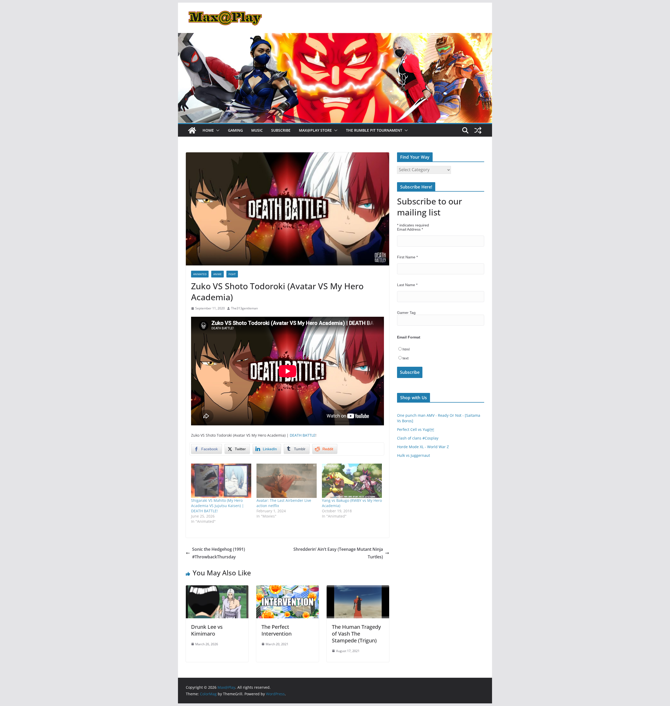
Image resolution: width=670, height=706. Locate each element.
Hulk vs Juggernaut (413, 455)
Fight (232, 274)
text (406, 358)
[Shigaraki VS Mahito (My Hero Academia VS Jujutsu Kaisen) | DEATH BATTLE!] (221, 481)
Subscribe (281, 130)
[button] (217, 130)
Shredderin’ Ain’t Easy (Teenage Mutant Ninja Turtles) (338, 553)
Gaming (235, 130)
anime (217, 274)
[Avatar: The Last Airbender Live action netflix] (286, 481)
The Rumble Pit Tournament (374, 130)
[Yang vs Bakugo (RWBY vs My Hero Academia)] (352, 481)
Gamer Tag (406, 312)
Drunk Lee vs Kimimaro (207, 630)
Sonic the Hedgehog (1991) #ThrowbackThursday (218, 553)
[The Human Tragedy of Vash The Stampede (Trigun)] (358, 589)
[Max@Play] (192, 130)
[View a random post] (478, 130)
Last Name (407, 285)
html (406, 349)
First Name (407, 257)
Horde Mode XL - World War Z (423, 446)
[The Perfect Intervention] (287, 589)
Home (208, 130)
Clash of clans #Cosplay (417, 438)
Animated (199, 274)
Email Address (410, 229)
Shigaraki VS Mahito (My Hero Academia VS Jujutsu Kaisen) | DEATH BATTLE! (217, 505)
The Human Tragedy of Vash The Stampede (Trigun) (356, 633)
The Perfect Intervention (276, 630)
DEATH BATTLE (302, 435)
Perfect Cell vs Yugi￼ (415, 429)
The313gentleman (244, 308)
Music (257, 130)
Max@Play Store (315, 130)
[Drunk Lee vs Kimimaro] (217, 589)
